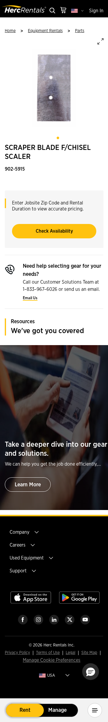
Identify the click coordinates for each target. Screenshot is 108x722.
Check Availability (54, 231)
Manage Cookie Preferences (51, 660)
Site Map (89, 653)
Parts (79, 31)
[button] (90, 671)
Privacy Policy (17, 653)
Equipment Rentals (45, 31)
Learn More (28, 485)
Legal (70, 653)
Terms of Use (48, 653)
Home (10, 31)
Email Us (30, 298)
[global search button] (52, 11)
